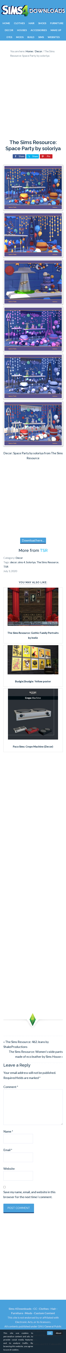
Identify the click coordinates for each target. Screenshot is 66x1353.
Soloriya (31, 562)
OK (49, 1333)
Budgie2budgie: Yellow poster (33, 681)
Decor (19, 557)
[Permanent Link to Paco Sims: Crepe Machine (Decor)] (33, 738)
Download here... (33, 540)
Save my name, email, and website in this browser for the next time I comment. (29, 1194)
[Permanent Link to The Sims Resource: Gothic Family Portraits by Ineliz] (33, 625)
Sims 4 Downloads (33, 10)
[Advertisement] (33, 99)
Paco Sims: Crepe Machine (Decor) (33, 746)
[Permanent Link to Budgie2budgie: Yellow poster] (33, 673)
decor (13, 562)
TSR (44, 550)
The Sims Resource (47, 562)
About (58, 1333)
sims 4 (21, 562)
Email (7, 1150)
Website (9, 1168)
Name (8, 1131)
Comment (10, 1087)
